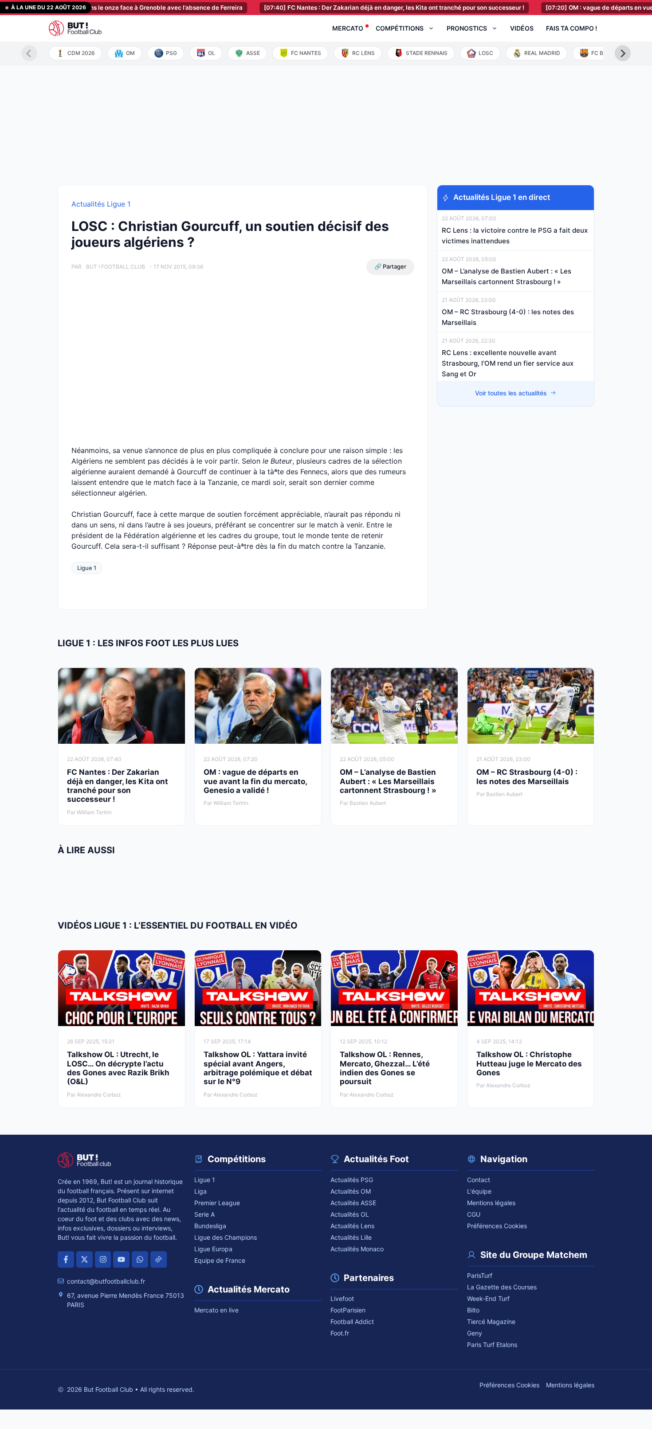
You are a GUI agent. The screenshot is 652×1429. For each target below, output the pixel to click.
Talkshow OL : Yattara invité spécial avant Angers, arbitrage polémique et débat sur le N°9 (258, 1068)
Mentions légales (491, 1202)
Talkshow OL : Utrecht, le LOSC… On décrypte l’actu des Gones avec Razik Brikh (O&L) (118, 1068)
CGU (473, 1214)
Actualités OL (349, 1214)
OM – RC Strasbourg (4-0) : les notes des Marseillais (526, 776)
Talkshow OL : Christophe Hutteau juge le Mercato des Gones (529, 1063)
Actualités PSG (351, 1179)
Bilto (473, 1310)
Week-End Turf (488, 1298)
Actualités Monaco (357, 1249)
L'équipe (479, 1191)
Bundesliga (210, 1226)
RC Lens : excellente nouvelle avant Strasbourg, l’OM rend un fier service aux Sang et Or (507, 363)
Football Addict (352, 1321)
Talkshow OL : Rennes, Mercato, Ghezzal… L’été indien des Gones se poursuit (385, 1068)
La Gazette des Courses (502, 1287)
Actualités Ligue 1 (100, 203)
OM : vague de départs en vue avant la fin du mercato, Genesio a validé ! (255, 781)
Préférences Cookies (497, 1226)
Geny (474, 1333)
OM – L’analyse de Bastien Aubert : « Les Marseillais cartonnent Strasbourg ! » (388, 781)
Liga (200, 1191)
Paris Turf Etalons (492, 1344)
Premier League (217, 1202)
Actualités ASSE (353, 1202)
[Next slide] (623, 53)
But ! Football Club (115, 266)
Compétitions (400, 28)
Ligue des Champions (225, 1237)
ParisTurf (479, 1275)
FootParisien (347, 1310)
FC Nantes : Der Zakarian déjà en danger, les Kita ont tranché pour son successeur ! (366, 7)
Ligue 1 (86, 567)
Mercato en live (216, 1310)
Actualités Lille (351, 1237)
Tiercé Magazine (491, 1321)
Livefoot (342, 1298)
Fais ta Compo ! (571, 28)
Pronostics (467, 28)
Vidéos (522, 28)
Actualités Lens (352, 1226)
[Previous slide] (29, 53)
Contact (478, 1179)
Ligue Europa (213, 1249)
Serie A (204, 1214)
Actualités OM (350, 1191)
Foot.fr (339, 1333)
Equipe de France (219, 1260)
